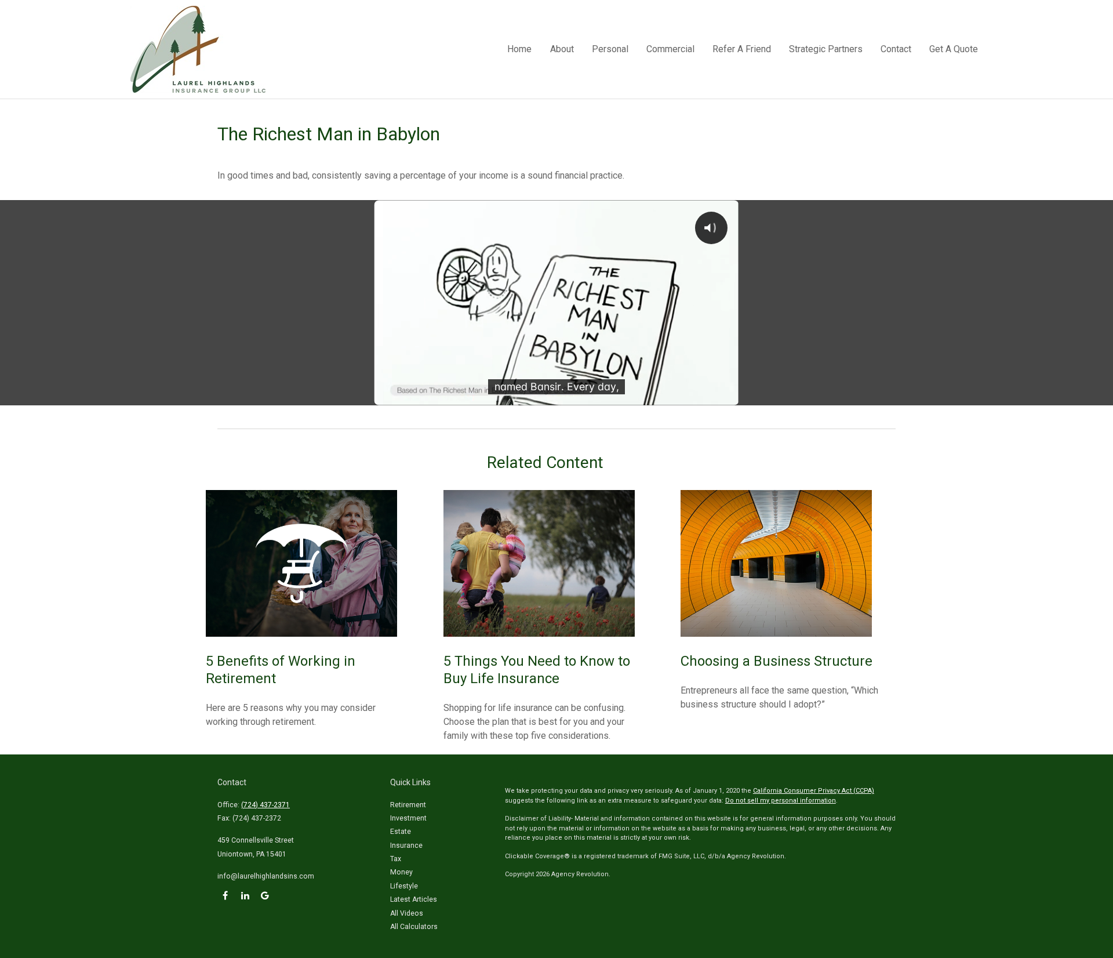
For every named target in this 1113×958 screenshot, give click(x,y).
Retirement (408, 805)
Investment (408, 818)
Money (401, 872)
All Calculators (414, 927)
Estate (400, 832)
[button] (519, 49)
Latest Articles (413, 899)
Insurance (406, 845)
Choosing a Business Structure (776, 661)
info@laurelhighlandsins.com (265, 876)
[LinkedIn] (245, 895)
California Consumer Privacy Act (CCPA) (813, 790)
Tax (395, 859)
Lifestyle (404, 886)
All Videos (406, 913)
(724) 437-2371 (265, 805)
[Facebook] (225, 895)
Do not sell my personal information (780, 800)
